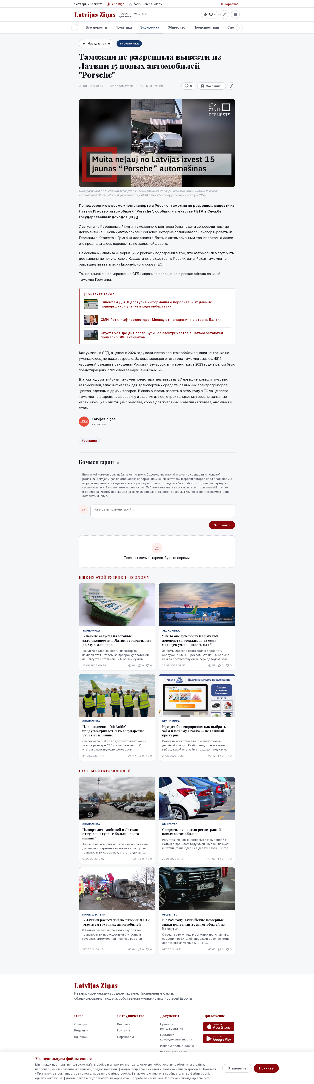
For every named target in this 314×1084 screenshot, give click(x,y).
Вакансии (81, 1037)
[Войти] (224, 14)
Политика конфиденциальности (176, 1037)
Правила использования (171, 1026)
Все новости (96, 27)
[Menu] (235, 14)
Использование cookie (177, 1046)
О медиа (80, 1024)
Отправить (222, 525)
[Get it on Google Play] (218, 1038)
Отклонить (237, 1068)
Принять (266, 1068)
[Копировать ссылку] (231, 86)
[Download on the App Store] (218, 1026)
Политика (123, 27)
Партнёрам (125, 1037)
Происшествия (206, 27)
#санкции (89, 440)
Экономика (149, 27)
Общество (176, 27)
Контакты (124, 1030)
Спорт (232, 27)
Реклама (123, 1024)
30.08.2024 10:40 (91, 86)
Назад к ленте (99, 43)
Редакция (81, 1030)
